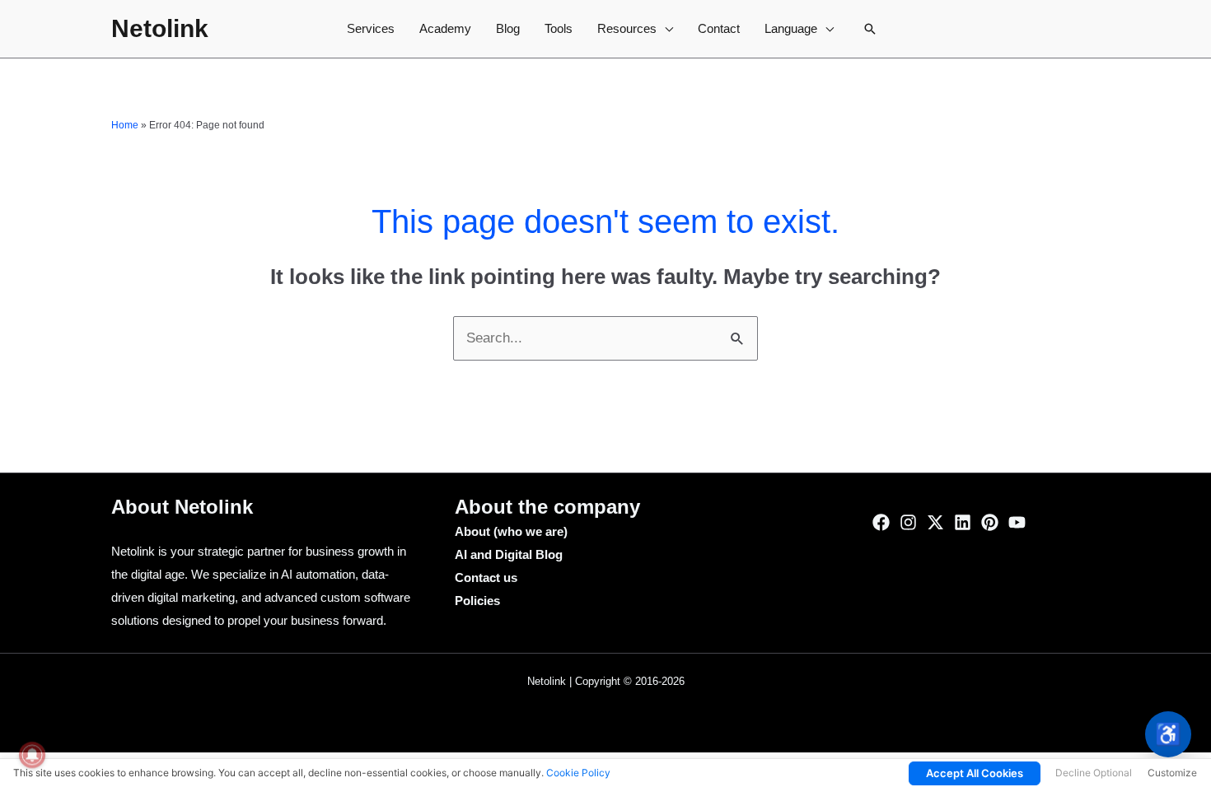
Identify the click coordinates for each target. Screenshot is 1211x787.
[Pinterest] (989, 522)
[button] (870, 28)
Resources (627, 28)
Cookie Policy (578, 772)
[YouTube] (1017, 522)
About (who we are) (511, 531)
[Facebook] (881, 522)
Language (790, 28)
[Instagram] (908, 522)
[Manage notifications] (32, 755)
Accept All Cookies (974, 773)
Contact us (486, 577)
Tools (559, 28)
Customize (1172, 772)
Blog (508, 28)
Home (124, 125)
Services (371, 28)
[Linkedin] (962, 522)
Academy (445, 28)
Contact (719, 28)
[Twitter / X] (935, 522)
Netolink (159, 28)
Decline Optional (1093, 772)
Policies (477, 601)
